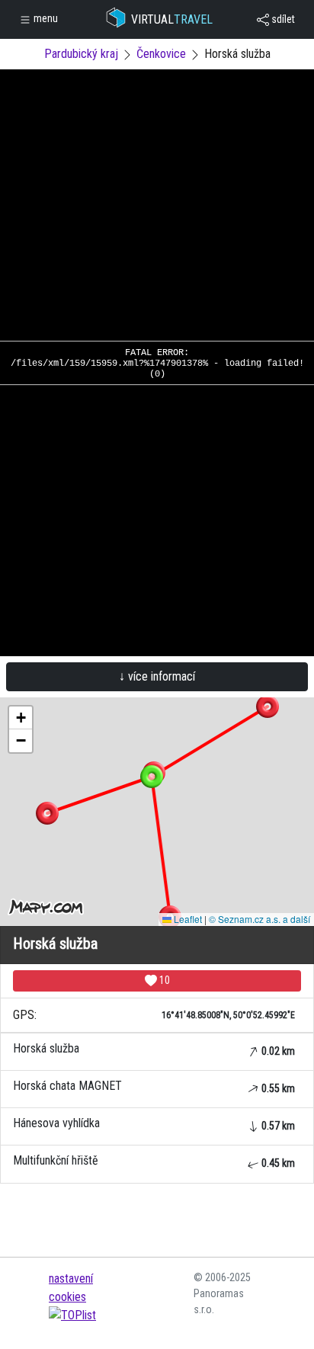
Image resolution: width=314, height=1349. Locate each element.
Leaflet (186, 918)
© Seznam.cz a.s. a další (259, 918)
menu (44, 18)
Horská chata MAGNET (154, 1086)
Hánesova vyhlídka (154, 1124)
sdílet (282, 19)
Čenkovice (161, 53)
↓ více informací (157, 676)
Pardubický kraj (81, 53)
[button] (267, 706)
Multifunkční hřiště (154, 1161)
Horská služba (154, 1049)
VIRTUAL (172, 19)
